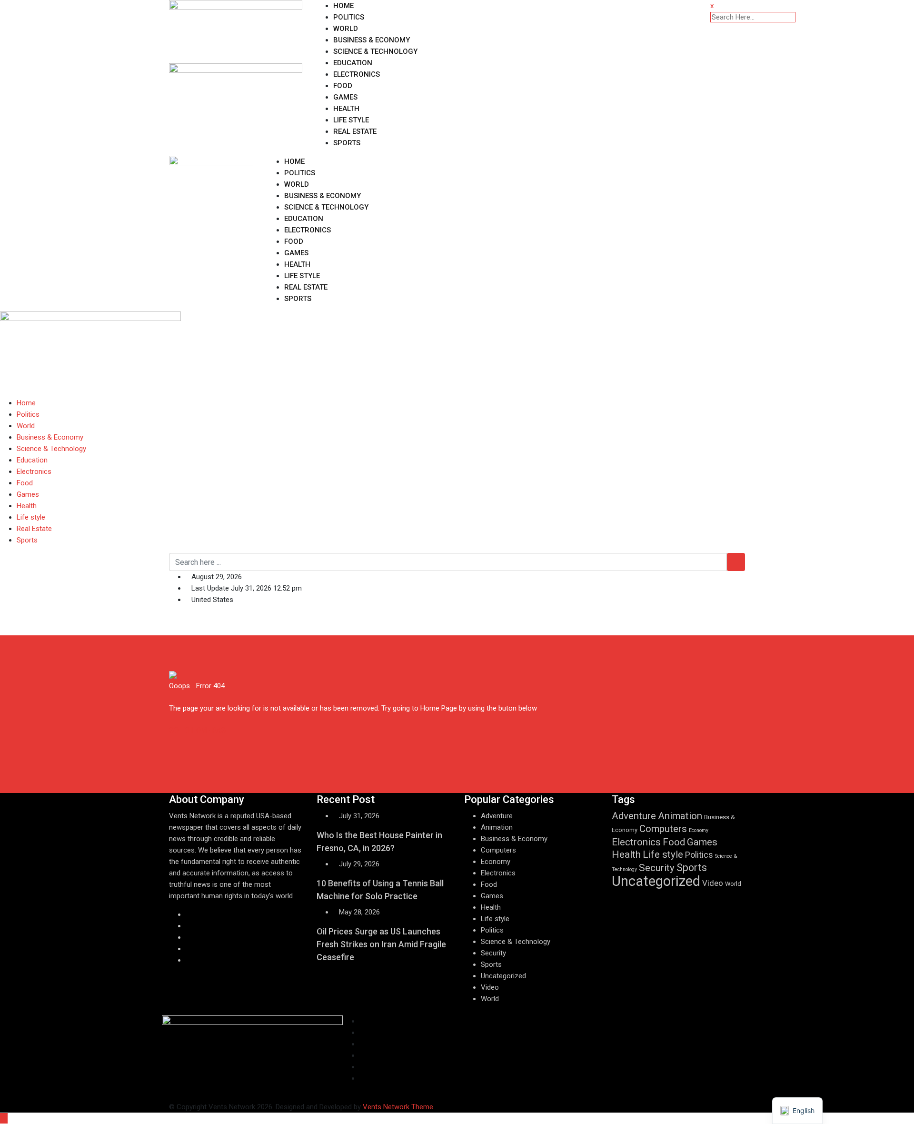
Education (352, 63)
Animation (497, 827)
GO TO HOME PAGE (199, 730)
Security (493, 953)
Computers (498, 850)
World (345, 28)
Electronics (356, 74)
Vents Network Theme (398, 1107)
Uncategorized (503, 976)
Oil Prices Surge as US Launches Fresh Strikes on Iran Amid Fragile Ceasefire (381, 944)
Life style (351, 120)
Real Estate (355, 131)
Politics (348, 17)
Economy (495, 861)
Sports (346, 143)
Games (345, 97)
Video (490, 987)
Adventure (497, 816)
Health (346, 108)
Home (343, 5)
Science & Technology (375, 51)
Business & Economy (371, 40)
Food (342, 85)
